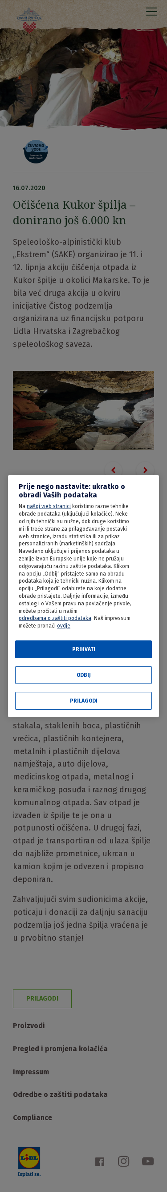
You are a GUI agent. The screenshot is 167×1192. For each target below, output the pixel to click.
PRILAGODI (84, 701)
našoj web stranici (49, 506)
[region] (83, 596)
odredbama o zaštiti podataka (55, 618)
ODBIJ (84, 675)
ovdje (63, 626)
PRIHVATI (83, 649)
